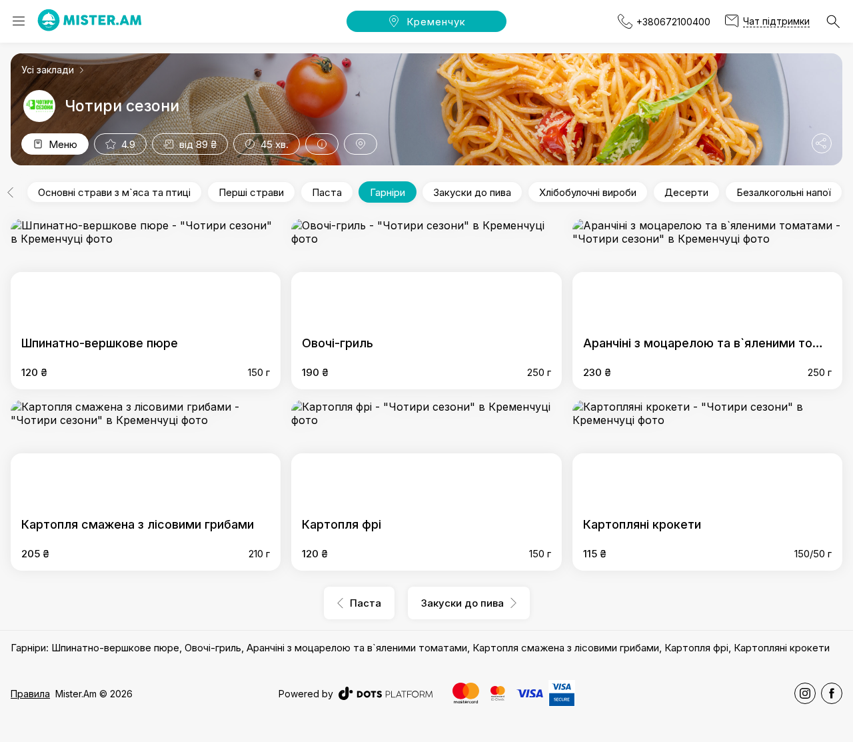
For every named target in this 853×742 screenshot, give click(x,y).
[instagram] (805, 693)
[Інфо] (322, 144)
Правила (30, 693)
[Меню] (19, 21)
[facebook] (831, 693)
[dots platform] (385, 693)
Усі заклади (47, 69)
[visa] (529, 693)
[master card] (465, 693)
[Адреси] (360, 144)
